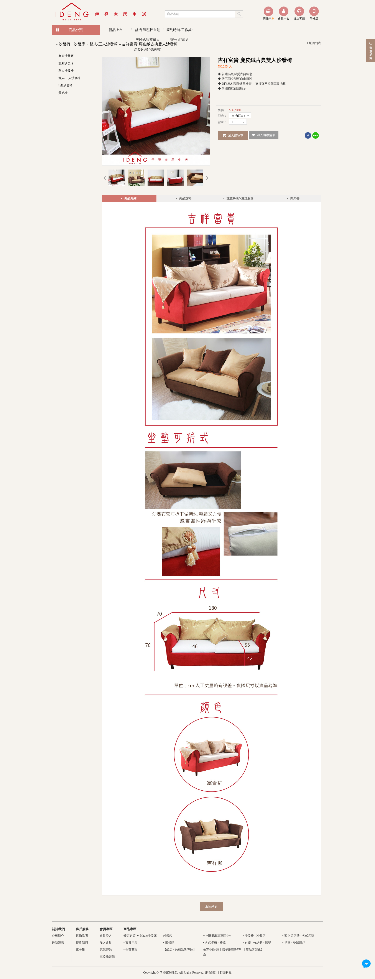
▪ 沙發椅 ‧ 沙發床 (254, 935)
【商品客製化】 (253, 949)
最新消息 (58, 942)
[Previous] (105, 178)
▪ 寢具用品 (130, 942)
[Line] (315, 135)
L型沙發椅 (65, 85)
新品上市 (116, 30)
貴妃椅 (62, 92)
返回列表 (315, 43)
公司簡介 (58, 935)
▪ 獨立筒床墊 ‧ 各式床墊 (298, 935)
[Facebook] (308, 135)
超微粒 (167, 935)
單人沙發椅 (66, 70)
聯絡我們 (82, 942)
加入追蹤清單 (265, 135)
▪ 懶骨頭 (168, 942)
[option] (156, 111)
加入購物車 (235, 135)
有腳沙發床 (66, 56)
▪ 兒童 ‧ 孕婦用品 (293, 942)
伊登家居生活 (100, 12)
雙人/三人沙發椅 (69, 78)
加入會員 (106, 942)
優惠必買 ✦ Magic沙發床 (140, 935)
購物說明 (82, 935)
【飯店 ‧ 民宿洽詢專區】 (179, 949)
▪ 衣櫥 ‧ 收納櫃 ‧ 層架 (257, 942)
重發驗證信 (107, 956)
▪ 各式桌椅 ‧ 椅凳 (214, 942)
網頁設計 (211, 972)
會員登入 (106, 935)
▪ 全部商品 (130, 949)
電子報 (80, 949)
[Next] (207, 178)
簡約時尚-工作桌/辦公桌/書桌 (179, 31)
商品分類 (76, 30)
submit (239, 14)
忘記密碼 (106, 949)
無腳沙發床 (66, 63)
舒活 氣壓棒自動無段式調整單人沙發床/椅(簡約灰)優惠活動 (147, 31)
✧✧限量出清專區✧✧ (217, 935)
